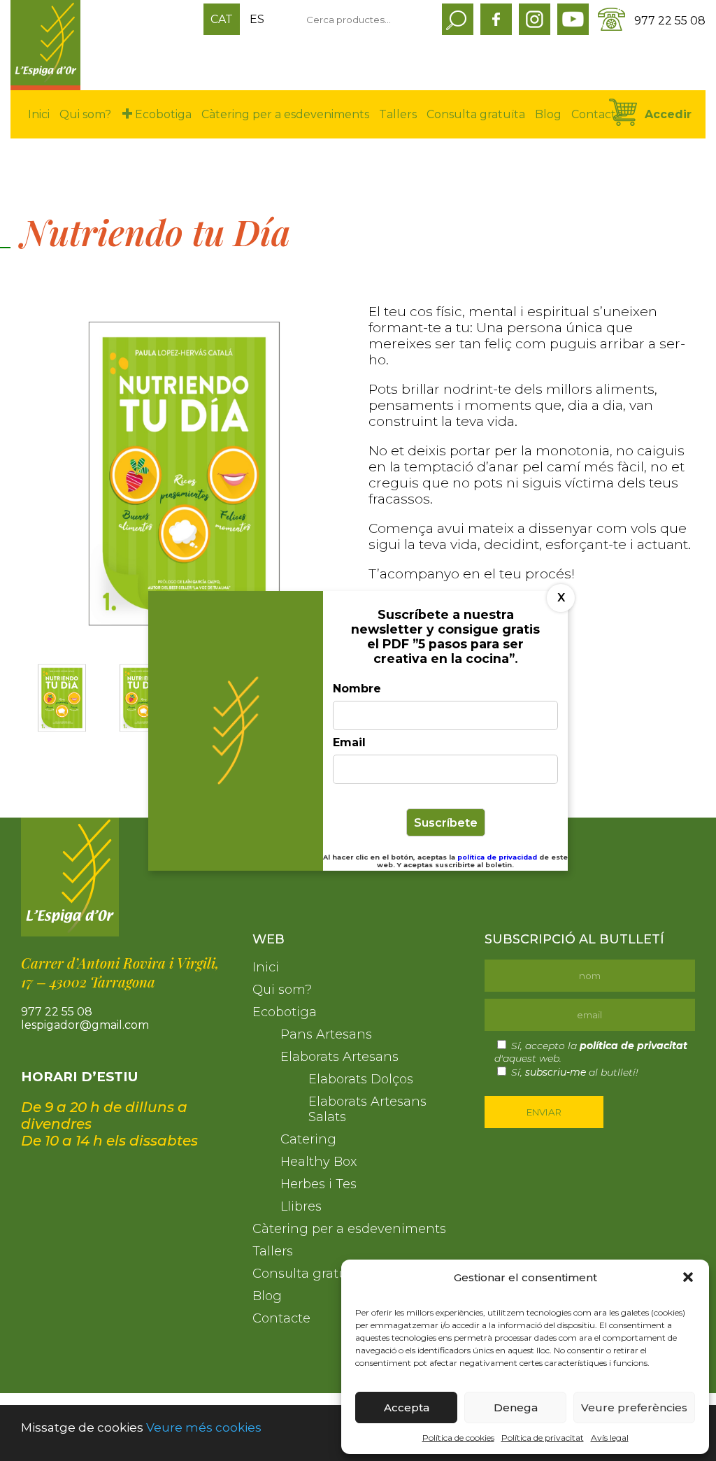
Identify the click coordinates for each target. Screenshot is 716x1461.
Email (349, 742)
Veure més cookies (204, 1427)
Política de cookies (458, 1437)
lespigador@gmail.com (85, 1025)
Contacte (597, 114)
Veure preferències (634, 1407)
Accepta (406, 1407)
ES (257, 19)
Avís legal (610, 1437)
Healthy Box (318, 1161)
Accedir (668, 114)
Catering (308, 1139)
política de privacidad (498, 857)
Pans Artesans (326, 1034)
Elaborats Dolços (360, 1079)
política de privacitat (633, 1045)
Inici (39, 114)
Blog (548, 114)
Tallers (398, 114)
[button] (688, 1277)
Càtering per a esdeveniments (285, 114)
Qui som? (85, 114)
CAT (221, 19)
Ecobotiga (163, 114)
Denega (516, 1407)
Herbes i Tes (318, 1184)
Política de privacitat (542, 1437)
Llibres (301, 1206)
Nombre (357, 688)
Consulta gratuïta (476, 114)
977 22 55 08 (670, 20)
